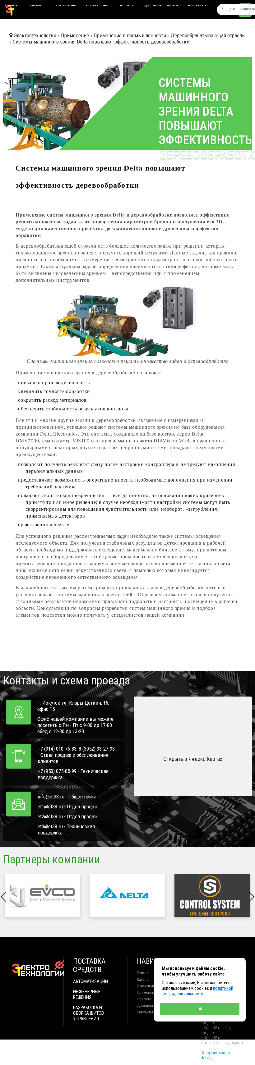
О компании (65, 6)
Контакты (197, 6)
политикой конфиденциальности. (197, 991)
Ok (199, 1009)
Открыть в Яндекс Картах (192, 759)
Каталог (37, 6)
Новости (126, 6)
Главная (12, 6)
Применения (97, 6)
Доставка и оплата (161, 6)
